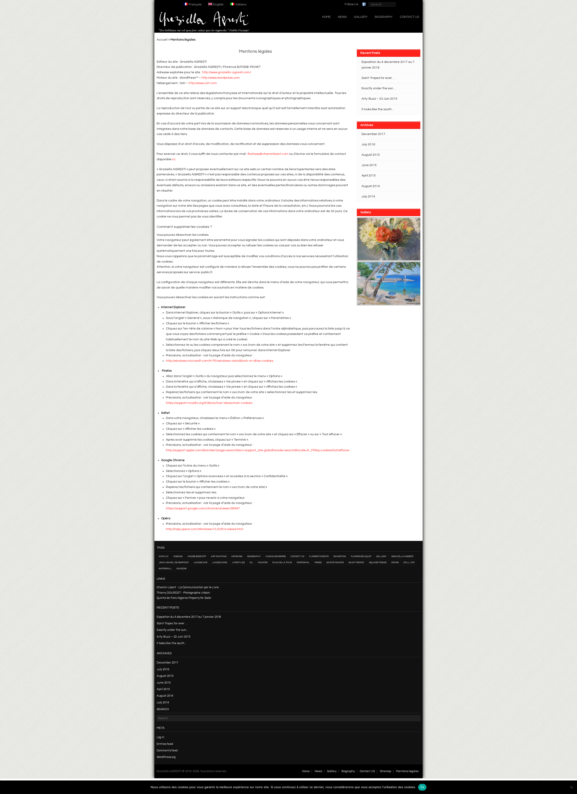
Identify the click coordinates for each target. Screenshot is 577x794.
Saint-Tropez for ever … (378, 78)
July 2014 (368, 196)
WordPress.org (166, 757)
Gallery (361, 16)
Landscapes (219, 562)
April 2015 (369, 175)
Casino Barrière (276, 556)
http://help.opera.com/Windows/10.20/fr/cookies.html (204, 529)
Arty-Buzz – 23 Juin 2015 (379, 98)
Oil (251, 562)
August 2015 (371, 154)
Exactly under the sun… (379, 88)
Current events (319, 556)
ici (173, 159)
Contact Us (297, 556)
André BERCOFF (197, 556)
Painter (263, 562)
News (342, 16)
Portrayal (303, 562)
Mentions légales (407, 771)
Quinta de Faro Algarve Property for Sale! (184, 598)
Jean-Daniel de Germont (174, 562)
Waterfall (165, 568)
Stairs (395, 562)
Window (181, 568)
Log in (160, 737)
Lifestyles (238, 562)
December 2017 (373, 134)
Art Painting (219, 556)
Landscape (200, 562)
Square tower (378, 562)
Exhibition (339, 556)
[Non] (571, 787)
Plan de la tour (282, 562)
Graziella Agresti (402, 556)
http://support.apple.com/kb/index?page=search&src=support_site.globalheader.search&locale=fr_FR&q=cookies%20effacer (258, 450)
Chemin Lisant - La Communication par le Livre (188, 587)
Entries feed (165, 744)
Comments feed (167, 750)
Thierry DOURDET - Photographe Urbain (183, 592)
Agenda (178, 556)
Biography (384, 16)
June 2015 (369, 165)
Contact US (409, 16)
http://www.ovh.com (203, 83)
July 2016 (368, 144)
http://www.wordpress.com (220, 77)
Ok (422, 787)
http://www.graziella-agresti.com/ (226, 72)
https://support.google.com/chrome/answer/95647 (203, 508)
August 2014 (371, 186)
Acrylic (164, 556)
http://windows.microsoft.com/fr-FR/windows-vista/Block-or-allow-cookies (219, 360)
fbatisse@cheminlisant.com (268, 154)
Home (326, 16)
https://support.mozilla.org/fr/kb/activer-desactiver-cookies (209, 403)
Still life (408, 562)
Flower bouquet (361, 556)
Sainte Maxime (335, 562)
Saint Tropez (356, 562)
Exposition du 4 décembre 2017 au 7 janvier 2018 (388, 64)
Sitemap (385, 771)
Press (318, 562)
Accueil (162, 39)
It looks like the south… (378, 109)
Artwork (237, 556)
